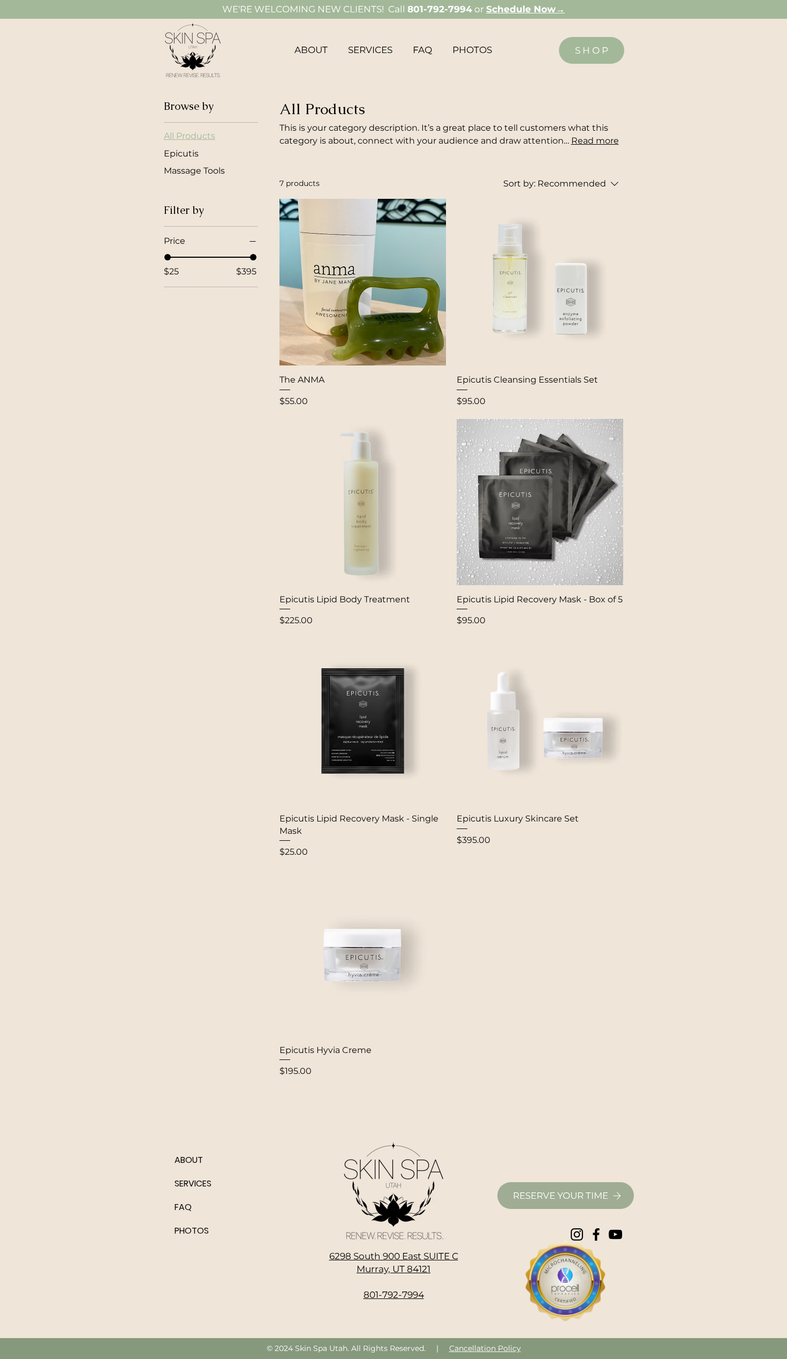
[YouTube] (615, 1234)
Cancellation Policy (485, 1348)
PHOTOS (192, 1230)
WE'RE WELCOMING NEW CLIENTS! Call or (393, 9)
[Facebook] (596, 1234)
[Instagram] (577, 1234)
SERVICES (193, 1183)
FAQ (183, 1207)
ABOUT (189, 1160)
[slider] (167, 257)
